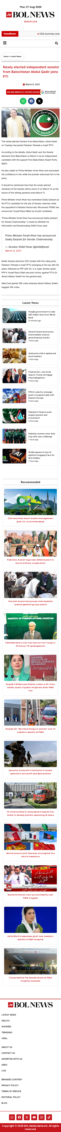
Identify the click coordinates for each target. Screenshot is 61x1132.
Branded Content (11, 1079)
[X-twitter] (27, 1117)
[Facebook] (19, 1117)
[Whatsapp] (12, 1117)
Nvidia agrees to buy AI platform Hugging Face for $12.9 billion (41, 455)
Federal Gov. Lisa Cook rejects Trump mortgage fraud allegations (40, 375)
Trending (6, 1032)
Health (5, 1020)
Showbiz (6, 1026)
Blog (4, 1103)
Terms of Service (11, 1091)
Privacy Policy (10, 1085)
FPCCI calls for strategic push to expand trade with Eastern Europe (41, 395)
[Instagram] (42, 1117)
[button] (23, 101)
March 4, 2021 (13, 250)
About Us (6, 1047)
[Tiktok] (49, 1117)
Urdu (4, 1064)
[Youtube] (34, 1117)
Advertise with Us (11, 1059)
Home (6, 56)
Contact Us (8, 1053)
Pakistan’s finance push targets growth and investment (40, 415)
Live (3, 1070)
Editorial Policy (11, 1097)
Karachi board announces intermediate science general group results (41, 335)
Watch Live (30, 21)
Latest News (16, 56)
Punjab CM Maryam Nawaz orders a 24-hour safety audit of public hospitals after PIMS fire (30, 687)
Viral (4, 1038)
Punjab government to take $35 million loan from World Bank (41, 315)
